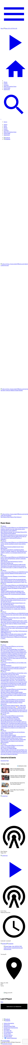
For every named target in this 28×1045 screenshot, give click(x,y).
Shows (5, 82)
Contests (6, 85)
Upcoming (3, 760)
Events (5, 83)
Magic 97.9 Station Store (10, 86)
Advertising (7, 89)
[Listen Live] (14, 809)
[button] (14, 770)
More (2, 1002)
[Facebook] (7, 137)
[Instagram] (7, 139)
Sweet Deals (7, 88)
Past (7, 760)
